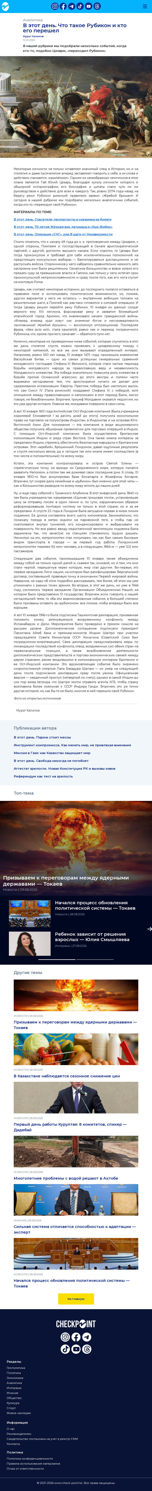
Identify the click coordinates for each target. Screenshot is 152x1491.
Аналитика (33, 20)
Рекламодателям (19, 1434)
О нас (11, 1429)
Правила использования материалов (33, 1463)
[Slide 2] (95, 959)
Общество (14, 1398)
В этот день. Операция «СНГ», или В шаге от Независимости (63, 234)
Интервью (63, 946)
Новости (61, 914)
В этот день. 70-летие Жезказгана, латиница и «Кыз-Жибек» (63, 227)
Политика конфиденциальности (30, 1458)
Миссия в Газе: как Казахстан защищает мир (52, 753)
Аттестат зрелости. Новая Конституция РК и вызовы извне (64, 768)
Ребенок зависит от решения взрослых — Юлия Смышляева (92, 937)
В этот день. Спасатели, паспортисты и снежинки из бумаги (62, 219)
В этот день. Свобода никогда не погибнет (51, 761)
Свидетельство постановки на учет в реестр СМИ (42, 1439)
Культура (13, 1403)
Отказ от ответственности (25, 1468)
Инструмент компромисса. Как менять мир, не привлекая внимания (72, 745)
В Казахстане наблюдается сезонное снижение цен (67, 1076)
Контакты (13, 1444)
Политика (14, 1373)
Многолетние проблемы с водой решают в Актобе (66, 1178)
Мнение (12, 1393)
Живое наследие (19, 1413)
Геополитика (16, 1368)
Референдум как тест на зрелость (43, 776)
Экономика (15, 1378)
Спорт (11, 1408)
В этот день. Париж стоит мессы (42, 737)
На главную (76, 1299)
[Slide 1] (56, 959)
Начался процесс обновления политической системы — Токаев (95, 905)
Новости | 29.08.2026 (20, 889)
